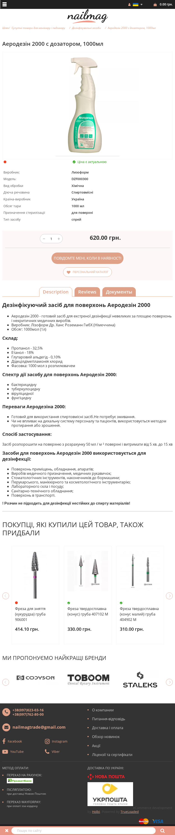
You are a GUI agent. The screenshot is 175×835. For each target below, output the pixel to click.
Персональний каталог (90, 272)
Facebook (15, 741)
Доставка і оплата (107, 727)
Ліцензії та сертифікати (112, 754)
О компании (103, 709)
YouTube (17, 751)
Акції (96, 745)
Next (169, 595)
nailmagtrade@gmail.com (39, 727)
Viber (56, 751)
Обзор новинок (106, 736)
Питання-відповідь (108, 718)
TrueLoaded (130, 811)
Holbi (96, 811)
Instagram (59, 741)
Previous (5, 595)
